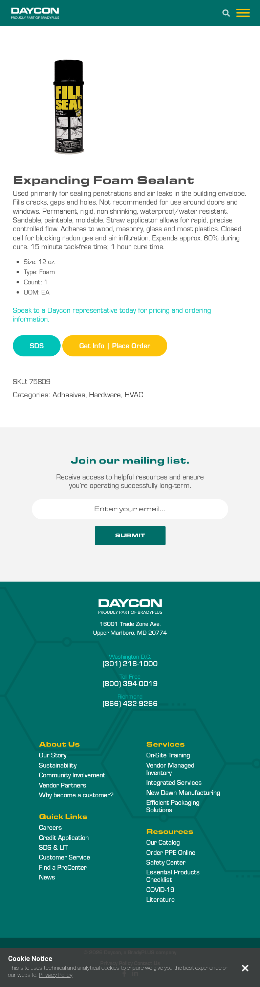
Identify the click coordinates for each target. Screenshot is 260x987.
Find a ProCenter (63, 867)
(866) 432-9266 (130, 703)
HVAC (134, 394)
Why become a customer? (76, 794)
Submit (130, 535)
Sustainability (58, 765)
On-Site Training (168, 754)
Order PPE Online (170, 852)
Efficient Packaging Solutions (172, 805)
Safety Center (166, 862)
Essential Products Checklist (173, 875)
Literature (160, 899)
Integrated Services (174, 782)
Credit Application (64, 837)
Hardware (105, 394)
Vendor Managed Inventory (170, 768)
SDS (37, 345)
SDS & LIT (53, 847)
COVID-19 (160, 889)
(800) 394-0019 (130, 683)
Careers (50, 827)
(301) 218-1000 (130, 663)
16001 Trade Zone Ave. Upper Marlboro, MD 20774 (130, 627)
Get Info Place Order (114, 345)
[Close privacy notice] (245, 968)
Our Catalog (163, 842)
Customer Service (64, 857)
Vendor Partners (62, 785)
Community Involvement (72, 774)
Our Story (52, 754)
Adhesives (68, 394)
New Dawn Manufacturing (183, 792)
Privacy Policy (55, 974)
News (47, 876)
